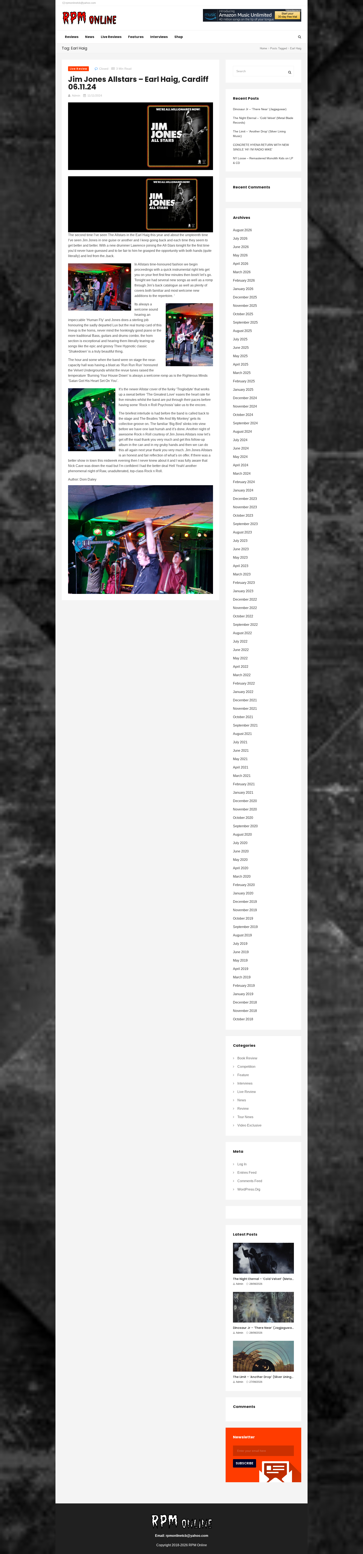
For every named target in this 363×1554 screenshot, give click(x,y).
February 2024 (244, 482)
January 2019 (243, 994)
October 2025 (243, 314)
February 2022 (244, 683)
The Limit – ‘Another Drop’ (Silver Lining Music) (259, 134)
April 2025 (240, 364)
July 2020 (240, 843)
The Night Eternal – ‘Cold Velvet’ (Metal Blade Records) (263, 120)
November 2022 (245, 608)
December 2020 (245, 801)
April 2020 (240, 868)
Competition (246, 1066)
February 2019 (244, 985)
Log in (242, 1164)
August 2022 (242, 633)
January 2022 (243, 692)
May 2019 (240, 960)
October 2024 (243, 415)
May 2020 (240, 859)
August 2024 (242, 431)
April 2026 (240, 263)
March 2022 (242, 675)
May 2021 (240, 759)
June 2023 (241, 549)
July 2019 (240, 943)
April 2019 (240, 969)
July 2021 (240, 742)
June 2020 (241, 851)
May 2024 (240, 457)
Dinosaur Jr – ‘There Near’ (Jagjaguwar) (260, 109)
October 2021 (243, 717)
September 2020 (245, 826)
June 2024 (241, 448)
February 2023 (244, 582)
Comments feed (249, 1181)
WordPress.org (248, 1189)
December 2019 (245, 901)
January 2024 (243, 490)
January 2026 (243, 289)
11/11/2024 (94, 95)
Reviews (72, 37)
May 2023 (240, 557)
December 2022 (245, 599)
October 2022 (243, 616)
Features (136, 37)
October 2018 (243, 1019)
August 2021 (242, 734)
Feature (243, 1075)
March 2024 (242, 473)
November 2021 (245, 708)
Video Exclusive (249, 1125)
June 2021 (241, 750)
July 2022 (240, 641)
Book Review (247, 1058)
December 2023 (245, 499)
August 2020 (242, 834)
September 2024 (245, 423)
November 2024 (245, 406)
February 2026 (244, 280)
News (89, 37)
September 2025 (245, 322)
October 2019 (243, 918)
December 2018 (245, 1002)
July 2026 (240, 238)
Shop (178, 37)
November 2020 (245, 809)
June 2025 (241, 347)
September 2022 (245, 624)
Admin (76, 95)
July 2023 (240, 540)
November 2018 (245, 1011)
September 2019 (245, 927)
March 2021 (242, 776)
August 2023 (242, 532)
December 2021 (245, 700)
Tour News (245, 1117)
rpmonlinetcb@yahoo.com (80, 2)
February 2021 (244, 784)
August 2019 (242, 935)
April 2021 (240, 767)
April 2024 (240, 465)
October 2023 (243, 515)
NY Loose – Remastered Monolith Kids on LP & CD (263, 161)
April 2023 (240, 566)
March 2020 (242, 876)
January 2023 (243, 591)
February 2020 (244, 885)
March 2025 (242, 373)
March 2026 (242, 272)
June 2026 (241, 247)
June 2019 (241, 952)
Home (263, 48)
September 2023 (245, 524)
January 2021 (243, 792)
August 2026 (242, 230)
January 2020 (243, 893)
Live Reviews (111, 37)
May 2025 (240, 356)
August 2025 (242, 331)
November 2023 (245, 507)
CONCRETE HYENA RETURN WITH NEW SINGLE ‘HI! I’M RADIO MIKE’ (261, 147)
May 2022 (240, 658)
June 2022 (241, 650)
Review (243, 1108)
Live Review (78, 69)
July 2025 (240, 339)
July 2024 (240, 440)
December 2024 (245, 398)
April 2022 (240, 666)
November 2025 (245, 305)
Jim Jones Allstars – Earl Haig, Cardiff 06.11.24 (138, 83)
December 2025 (245, 297)
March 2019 (242, 977)
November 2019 (245, 910)
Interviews (159, 37)
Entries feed (246, 1172)
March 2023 (242, 574)
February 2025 (244, 381)
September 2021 (245, 725)
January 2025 (243, 389)
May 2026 (240, 255)
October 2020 (243, 817)
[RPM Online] (89, 18)
